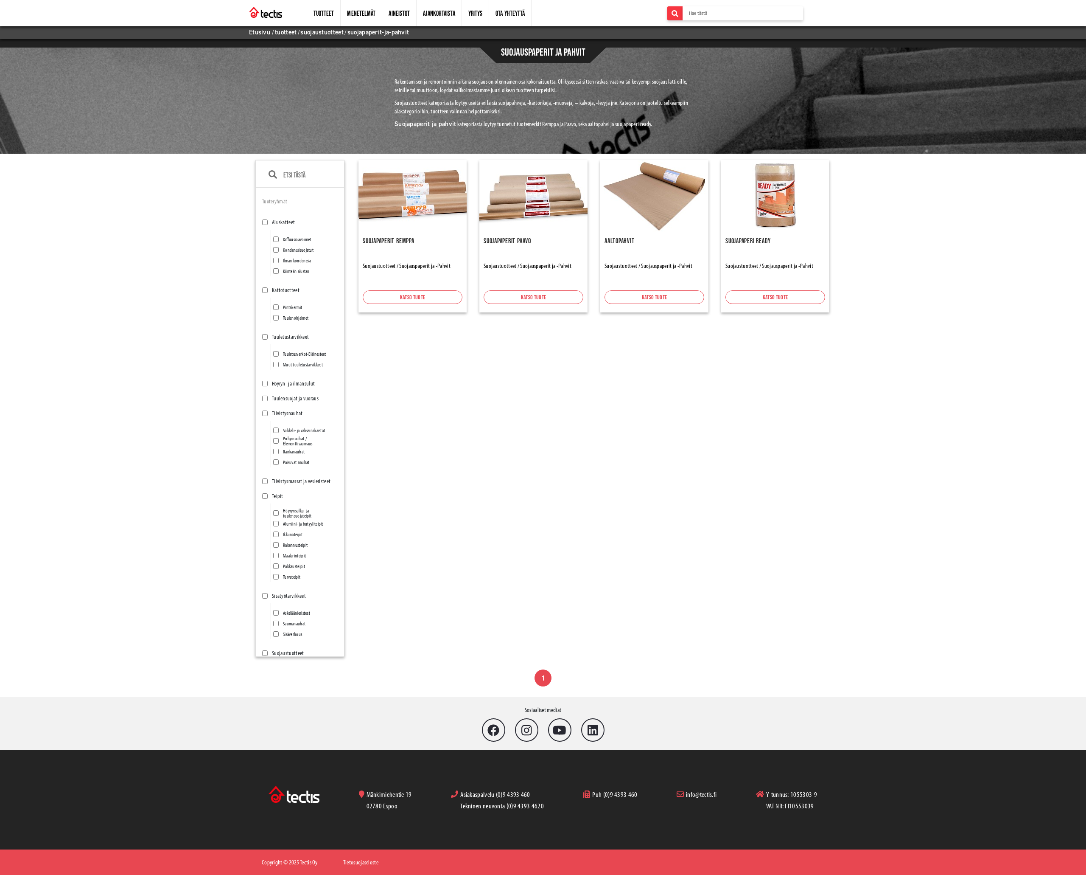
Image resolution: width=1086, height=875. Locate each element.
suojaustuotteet (322, 32)
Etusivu (260, 32)
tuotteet (286, 32)
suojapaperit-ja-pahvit (378, 32)
